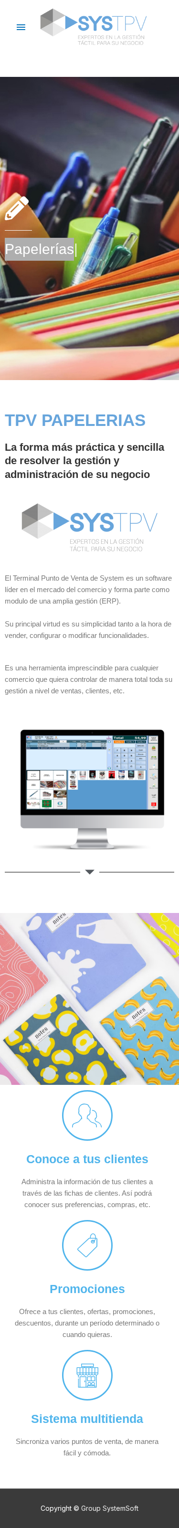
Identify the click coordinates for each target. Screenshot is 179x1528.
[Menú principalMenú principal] (21, 28)
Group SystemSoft (109, 1508)
